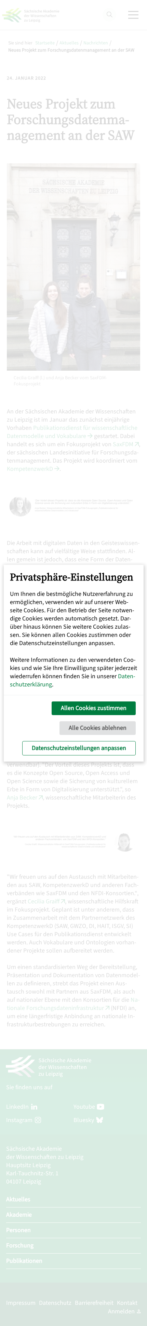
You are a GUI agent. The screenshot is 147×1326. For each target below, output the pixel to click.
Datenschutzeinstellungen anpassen (79, 748)
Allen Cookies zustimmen (93, 708)
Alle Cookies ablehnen (97, 728)
